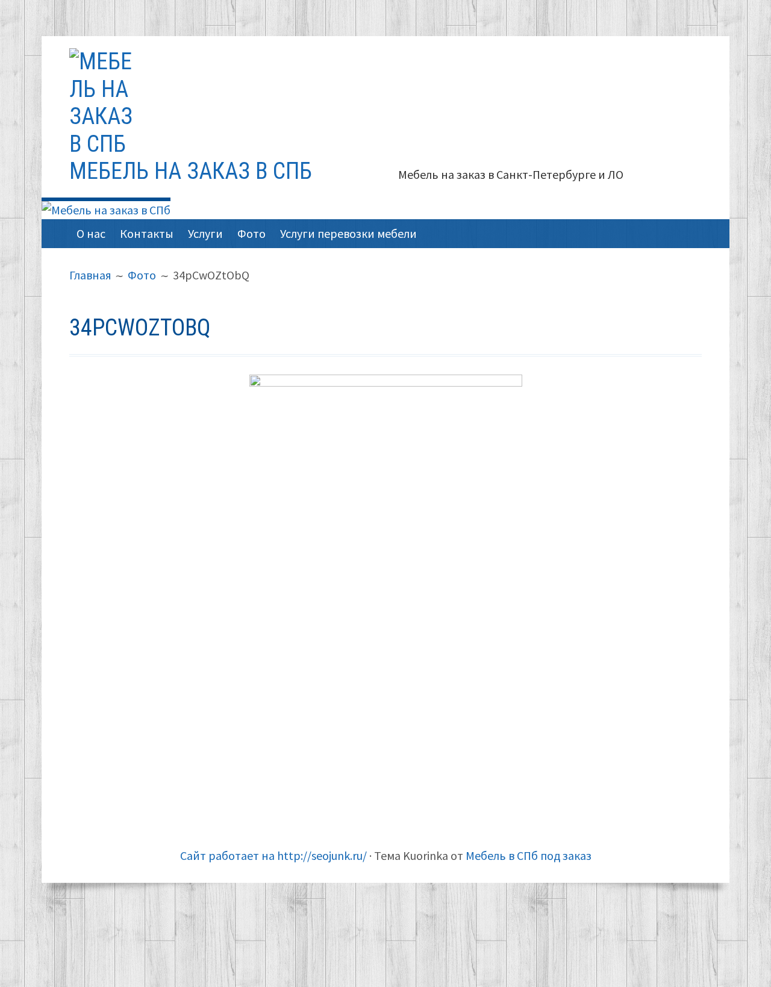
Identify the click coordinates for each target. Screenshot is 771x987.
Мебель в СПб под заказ (529, 855)
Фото (251, 233)
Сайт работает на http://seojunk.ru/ (273, 855)
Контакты (146, 233)
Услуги (205, 233)
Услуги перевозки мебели (348, 233)
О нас (90, 233)
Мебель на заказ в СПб (190, 171)
